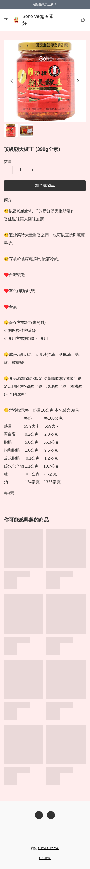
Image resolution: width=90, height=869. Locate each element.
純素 (10, 493)
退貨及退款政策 (48, 848)
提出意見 (45, 858)
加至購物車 (45, 185)
